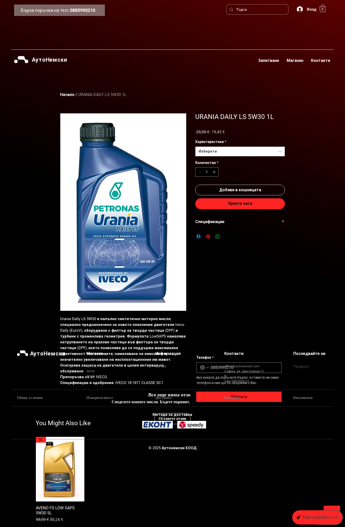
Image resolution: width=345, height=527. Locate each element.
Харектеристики (210, 142)
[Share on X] (227, 236)
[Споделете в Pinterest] (208, 236)
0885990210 (82, 10)
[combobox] (240, 151)
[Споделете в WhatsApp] (218, 236)
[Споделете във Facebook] (198, 236)
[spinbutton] (206, 171)
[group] (172, 480)
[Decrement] (199, 171)
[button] (322, 8)
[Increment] (214, 171)
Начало (67, 94)
